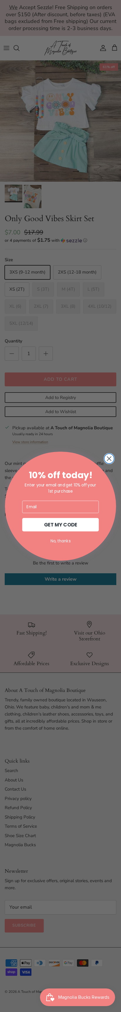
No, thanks (61, 541)
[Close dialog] (109, 458)
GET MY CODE (60, 524)
